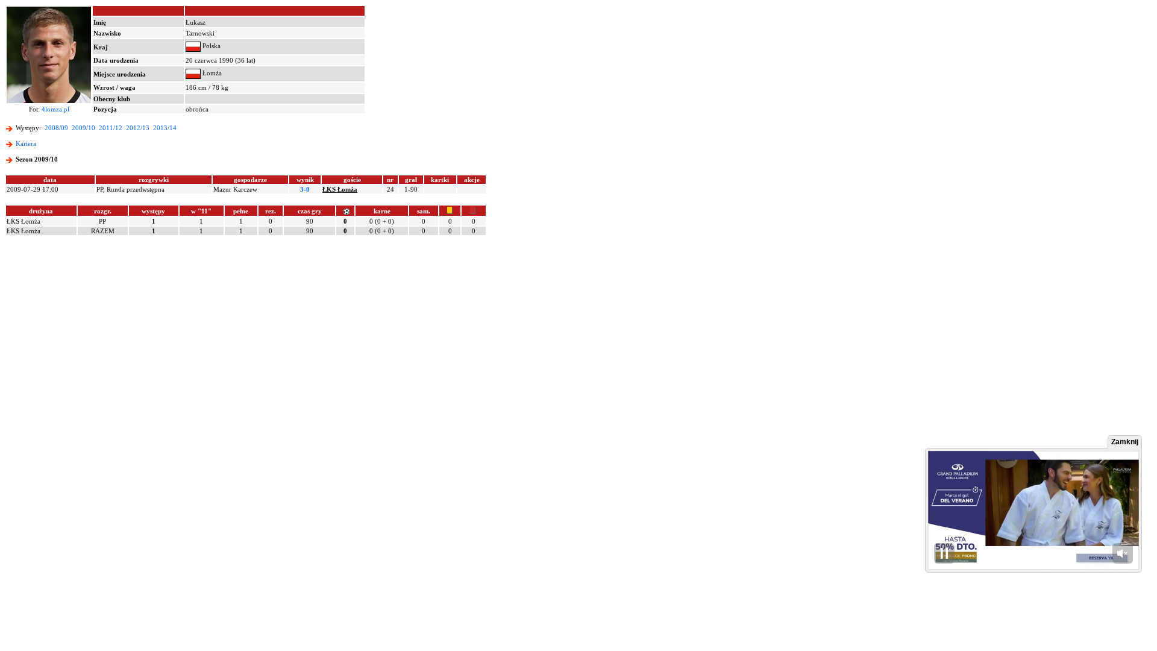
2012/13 (137, 127)
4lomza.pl (55, 109)
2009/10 (83, 127)
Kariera (26, 143)
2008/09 (56, 127)
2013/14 (165, 127)
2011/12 (110, 127)
